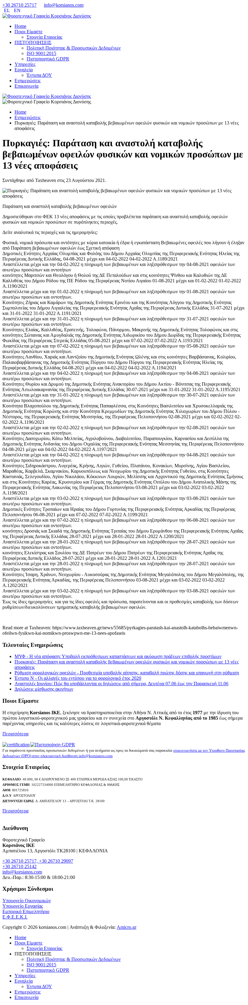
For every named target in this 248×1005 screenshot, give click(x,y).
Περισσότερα (15, 733)
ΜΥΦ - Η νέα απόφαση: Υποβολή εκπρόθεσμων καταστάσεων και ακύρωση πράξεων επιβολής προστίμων (118, 656)
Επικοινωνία (26, 86)
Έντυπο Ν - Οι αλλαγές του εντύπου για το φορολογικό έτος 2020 (78, 678)
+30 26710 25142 (19, 866)
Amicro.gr (126, 927)
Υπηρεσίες (25, 64)
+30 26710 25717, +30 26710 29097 (37, 861)
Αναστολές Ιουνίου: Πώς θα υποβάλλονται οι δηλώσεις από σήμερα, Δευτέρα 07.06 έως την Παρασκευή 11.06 (121, 683)
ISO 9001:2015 (41, 53)
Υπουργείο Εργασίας (22, 906)
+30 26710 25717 (19, 5)
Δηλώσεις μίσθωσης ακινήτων (44, 689)
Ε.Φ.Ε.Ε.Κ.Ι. (15, 916)
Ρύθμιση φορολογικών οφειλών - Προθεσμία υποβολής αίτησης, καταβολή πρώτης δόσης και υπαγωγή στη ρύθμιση (127, 672)
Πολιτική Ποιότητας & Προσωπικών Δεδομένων (74, 47)
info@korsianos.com (63, 5)
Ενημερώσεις (28, 80)
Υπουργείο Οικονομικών (26, 900)
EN (17, 10)
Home (20, 26)
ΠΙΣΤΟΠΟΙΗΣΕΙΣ (33, 42)
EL (7, 10)
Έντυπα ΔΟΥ (39, 75)
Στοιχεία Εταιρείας (44, 37)
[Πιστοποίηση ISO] (16, 744)
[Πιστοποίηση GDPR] (52, 744)
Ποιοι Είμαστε (29, 31)
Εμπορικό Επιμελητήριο (25, 911)
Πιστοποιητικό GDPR (48, 58)
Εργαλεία (24, 69)
